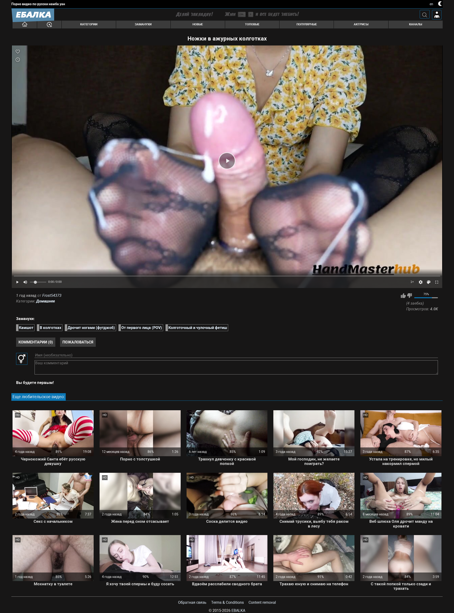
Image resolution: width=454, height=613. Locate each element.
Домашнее (45, 301)
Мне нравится (403, 295)
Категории (88, 24)
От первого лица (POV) (141, 327)
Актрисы (361, 24)
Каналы (415, 24)
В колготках (50, 327)
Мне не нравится (409, 295)
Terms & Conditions (227, 602)
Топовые (252, 24)
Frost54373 (51, 295)
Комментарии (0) (35, 342)
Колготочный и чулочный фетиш (197, 327)
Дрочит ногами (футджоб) (91, 327)
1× (412, 282)
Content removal (262, 602)
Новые (197, 24)
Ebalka (238, 610)
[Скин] (428, 282)
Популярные (307, 24)
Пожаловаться (77, 342)
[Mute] (25, 282)
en (431, 4)
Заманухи (143, 24)
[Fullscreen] (436, 282)
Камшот (26, 327)
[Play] (227, 160)
